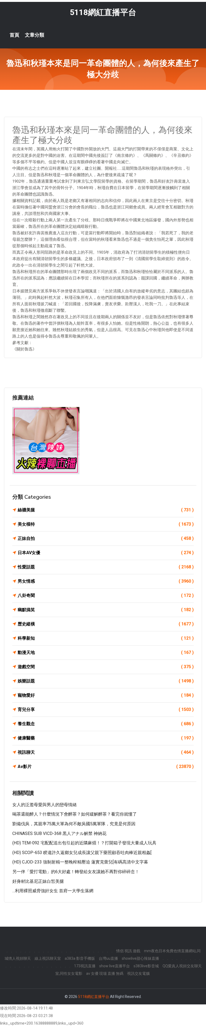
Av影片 (106, 766)
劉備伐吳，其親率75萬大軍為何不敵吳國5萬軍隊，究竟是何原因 (73, 823)
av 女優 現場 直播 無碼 (104, 973)
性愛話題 (106, 566)
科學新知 (106, 638)
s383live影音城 (146, 966)
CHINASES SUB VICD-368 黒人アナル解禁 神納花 (59, 833)
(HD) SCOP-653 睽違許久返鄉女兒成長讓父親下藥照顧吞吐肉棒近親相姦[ (82, 852)
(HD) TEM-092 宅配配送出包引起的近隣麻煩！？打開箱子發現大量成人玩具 (84, 842)
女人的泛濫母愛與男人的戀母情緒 (44, 804)
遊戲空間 (106, 666)
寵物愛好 (106, 695)
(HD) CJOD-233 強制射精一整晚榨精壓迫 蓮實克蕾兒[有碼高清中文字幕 (80, 862)
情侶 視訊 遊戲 (128, 951)
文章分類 (34, 35)
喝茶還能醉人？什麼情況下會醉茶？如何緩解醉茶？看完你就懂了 (74, 814)
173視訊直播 (84, 966)
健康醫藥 (106, 738)
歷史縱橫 (106, 623)
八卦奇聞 (106, 595)
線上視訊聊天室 (48, 958)
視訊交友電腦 (138, 973)
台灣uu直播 (108, 958)
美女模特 (106, 524)
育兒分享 (106, 709)
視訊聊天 (106, 752)
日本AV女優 (106, 552)
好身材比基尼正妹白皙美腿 (38, 881)
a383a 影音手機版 (80, 958)
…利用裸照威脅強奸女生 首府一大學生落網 (52, 890)
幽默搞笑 (106, 609)
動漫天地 (106, 652)
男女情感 (106, 581)
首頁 (14, 35)
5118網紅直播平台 (103, 12)
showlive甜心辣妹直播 (140, 958)
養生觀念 (106, 723)
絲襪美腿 (106, 509)
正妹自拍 (106, 538)
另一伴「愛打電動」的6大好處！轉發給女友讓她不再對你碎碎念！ (75, 871)
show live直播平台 (114, 966)
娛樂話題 (106, 681)
